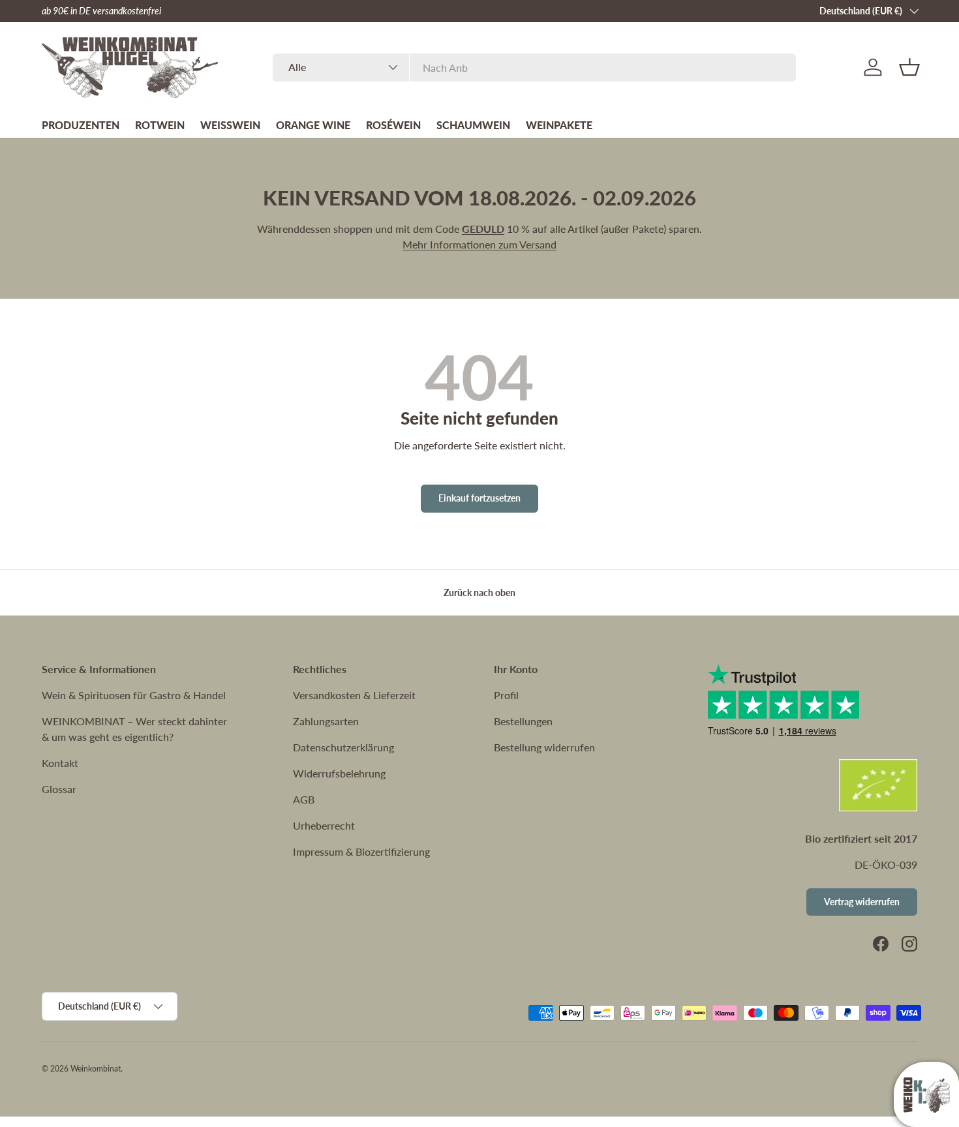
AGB (303, 799)
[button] (909, 67)
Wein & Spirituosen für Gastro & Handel (134, 695)
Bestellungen (523, 721)
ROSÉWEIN (393, 125)
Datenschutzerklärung (343, 747)
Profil (506, 695)
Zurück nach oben (479, 592)
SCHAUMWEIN (473, 125)
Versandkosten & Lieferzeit (354, 695)
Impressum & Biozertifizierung (361, 851)
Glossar (59, 789)
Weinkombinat (95, 1069)
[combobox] (535, 67)
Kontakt (60, 763)
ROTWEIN (160, 125)
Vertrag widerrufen (862, 901)
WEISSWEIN (230, 125)
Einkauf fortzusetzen (479, 497)
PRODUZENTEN (80, 125)
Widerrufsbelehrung (339, 773)
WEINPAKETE (559, 125)
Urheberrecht (324, 825)
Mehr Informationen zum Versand (479, 244)
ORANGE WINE (313, 125)
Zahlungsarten (326, 721)
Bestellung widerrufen (544, 747)
